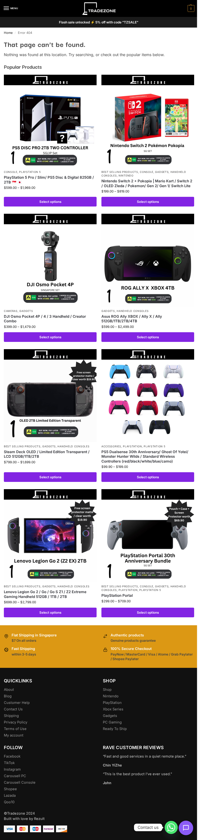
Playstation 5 (30, 172)
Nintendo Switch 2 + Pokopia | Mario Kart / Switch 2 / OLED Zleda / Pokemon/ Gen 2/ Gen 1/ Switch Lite (146, 183)
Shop (107, 689)
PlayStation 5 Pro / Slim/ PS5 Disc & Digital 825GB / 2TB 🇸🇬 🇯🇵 (49, 179)
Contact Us (13, 709)
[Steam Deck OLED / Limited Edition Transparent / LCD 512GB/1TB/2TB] (50, 395)
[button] (190, 8)
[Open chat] (186, 828)
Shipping (11, 716)
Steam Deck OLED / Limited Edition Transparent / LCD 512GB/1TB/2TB (47, 454)
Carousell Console (19, 782)
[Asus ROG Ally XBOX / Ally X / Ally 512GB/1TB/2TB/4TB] (147, 260)
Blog (8, 696)
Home (8, 33)
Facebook (12, 756)
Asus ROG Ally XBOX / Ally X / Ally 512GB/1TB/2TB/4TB (131, 319)
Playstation (132, 446)
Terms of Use (15, 729)
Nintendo (126, 175)
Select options (50, 202)
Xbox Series (113, 709)
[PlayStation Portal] (147, 535)
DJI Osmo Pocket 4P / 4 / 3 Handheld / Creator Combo (45, 319)
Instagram (12, 769)
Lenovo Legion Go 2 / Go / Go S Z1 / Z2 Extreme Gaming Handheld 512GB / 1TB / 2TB (45, 594)
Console (10, 172)
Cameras (11, 311)
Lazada (10, 795)
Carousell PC (15, 776)
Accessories (111, 446)
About (9, 689)
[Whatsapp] (171, 827)
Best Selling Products (119, 172)
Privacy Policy (15, 722)
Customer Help (17, 702)
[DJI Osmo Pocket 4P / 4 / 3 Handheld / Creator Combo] (50, 260)
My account (13, 735)
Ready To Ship (115, 729)
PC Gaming (112, 722)
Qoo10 (9, 802)
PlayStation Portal (117, 595)
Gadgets (162, 172)
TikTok (9, 763)
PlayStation (112, 702)
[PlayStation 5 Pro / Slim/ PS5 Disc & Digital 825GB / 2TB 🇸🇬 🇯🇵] (50, 121)
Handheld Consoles (132, 311)
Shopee (10, 789)
